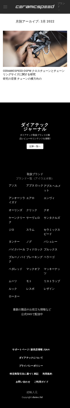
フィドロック (34, 249)
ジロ (11, 229)
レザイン (49, 288)
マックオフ (33, 269)
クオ (46, 210)
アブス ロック (34, 185)
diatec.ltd (37, 397)
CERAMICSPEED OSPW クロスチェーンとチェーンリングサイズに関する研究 (34, 72)
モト (29, 281)
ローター (14, 296)
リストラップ (52, 281)
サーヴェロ (33, 217)
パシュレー (50, 241)
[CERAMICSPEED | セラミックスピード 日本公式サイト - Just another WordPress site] (35, 7)
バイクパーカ (17, 249)
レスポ (30, 288)
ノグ (29, 241)
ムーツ (13, 281)
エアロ (30, 198)
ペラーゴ (49, 257)
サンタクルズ (52, 217)
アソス (13, 185)
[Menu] (5, 7)
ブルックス (50, 249)
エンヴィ (49, 198)
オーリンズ (15, 210)
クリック (31, 210)
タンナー (14, 241)
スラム (30, 229)
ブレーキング (34, 257)
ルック (13, 288)
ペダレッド (15, 269)
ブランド (61, 5)
